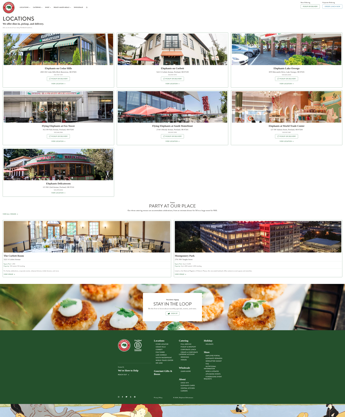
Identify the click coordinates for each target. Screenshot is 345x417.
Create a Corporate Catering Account (188, 353)
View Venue (8, 274)
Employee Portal (213, 356)
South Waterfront (164, 358)
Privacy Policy (158, 398)
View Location (57, 84)
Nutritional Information (210, 367)
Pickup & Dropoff (188, 347)
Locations (24, 7)
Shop (47, 7)
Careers (184, 391)
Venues (184, 360)
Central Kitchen (188, 388)
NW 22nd (159, 363)
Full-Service (186, 344)
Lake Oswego (161, 355)
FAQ (207, 364)
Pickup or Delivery (310, 6)
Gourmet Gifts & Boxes (163, 372)
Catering (37, 7)
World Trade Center (164, 360)
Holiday (208, 340)
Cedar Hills (161, 347)
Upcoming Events (213, 374)
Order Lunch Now (332, 6)
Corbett (159, 350)
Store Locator (162, 344)
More (207, 352)
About (182, 379)
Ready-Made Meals (61, 7)
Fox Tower (160, 352)
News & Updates (212, 371)
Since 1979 (185, 383)
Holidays (209, 344)
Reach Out (122, 374)
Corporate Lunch (188, 350)
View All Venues (9, 214)
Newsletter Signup (214, 361)
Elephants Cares (188, 385)
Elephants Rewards (214, 358)
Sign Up (174, 313)
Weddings (185, 357)
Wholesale (78, 7)
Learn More (186, 371)
